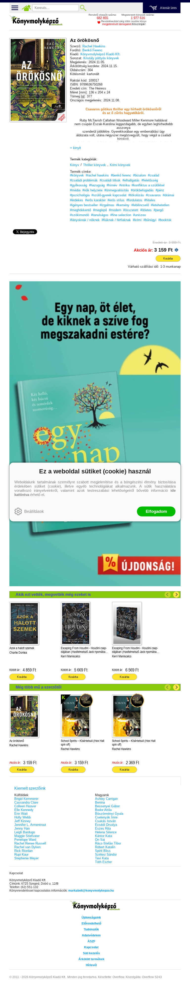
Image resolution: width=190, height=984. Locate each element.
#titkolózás (136, 195)
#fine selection (120, 215)
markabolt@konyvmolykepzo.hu (91, 890)
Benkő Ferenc (92, 50)
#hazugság (97, 185)
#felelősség (150, 180)
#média (75, 190)
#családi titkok (110, 180)
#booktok (164, 220)
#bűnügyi (149, 220)
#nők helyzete (92, 190)
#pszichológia (80, 195)
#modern (115, 210)
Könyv (74, 165)
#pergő (158, 210)
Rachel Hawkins (93, 46)
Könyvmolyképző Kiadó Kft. (100, 54)
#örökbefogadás (142, 190)
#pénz (160, 190)
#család (153, 175)
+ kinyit (75, 148)
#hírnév (112, 185)
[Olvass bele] (57, 113)
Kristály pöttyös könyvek (101, 58)
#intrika (124, 185)
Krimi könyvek (120, 165)
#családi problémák (84, 180)
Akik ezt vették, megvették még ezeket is (53, 594)
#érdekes (76, 200)
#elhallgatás (131, 180)
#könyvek (77, 175)
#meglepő (100, 210)
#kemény (122, 205)
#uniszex (139, 215)
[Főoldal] (26, 7)
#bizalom (139, 175)
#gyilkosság (78, 185)
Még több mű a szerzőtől (38, 687)
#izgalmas (107, 205)
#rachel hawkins (97, 175)
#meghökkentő (80, 210)
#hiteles (149, 200)
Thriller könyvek (94, 165)
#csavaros (153, 195)
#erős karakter (95, 200)
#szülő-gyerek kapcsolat (109, 195)
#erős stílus (116, 200)
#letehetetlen (160, 205)
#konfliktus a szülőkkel (148, 185)
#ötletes (146, 210)
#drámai (168, 195)
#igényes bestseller (84, 205)
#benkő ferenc (121, 175)
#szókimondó (79, 215)
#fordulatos (134, 200)
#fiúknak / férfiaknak (116, 220)
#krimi (137, 220)
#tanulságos (99, 215)
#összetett (130, 210)
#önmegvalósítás (116, 190)
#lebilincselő (140, 205)
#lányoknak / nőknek (85, 220)
